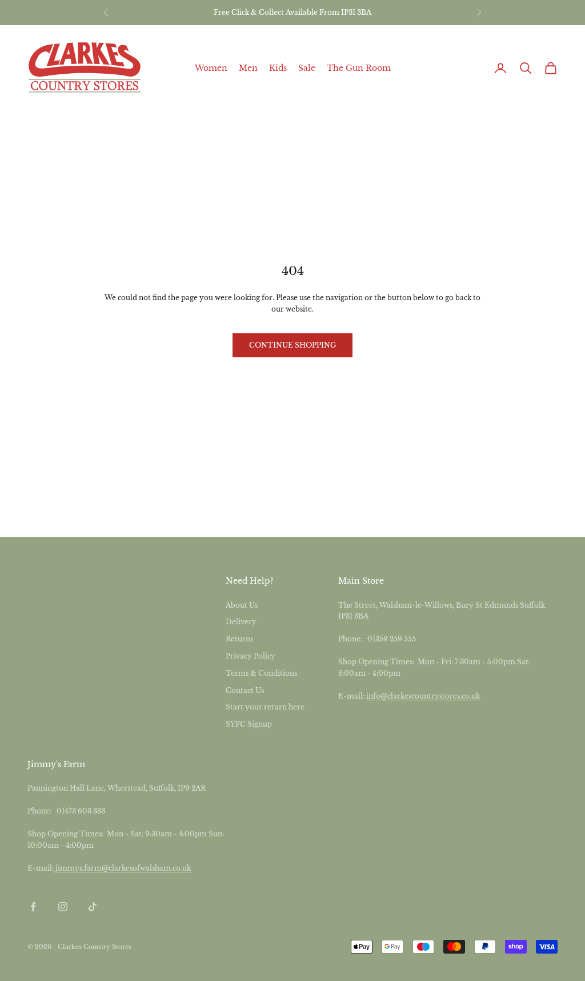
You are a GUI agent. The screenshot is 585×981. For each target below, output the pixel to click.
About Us (242, 605)
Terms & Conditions (261, 673)
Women (211, 68)
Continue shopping (292, 345)
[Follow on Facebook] (33, 906)
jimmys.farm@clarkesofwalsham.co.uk (123, 868)
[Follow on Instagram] (63, 906)
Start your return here (265, 707)
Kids (278, 68)
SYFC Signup (249, 724)
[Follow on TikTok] (92, 906)
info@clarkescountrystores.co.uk (423, 696)
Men (248, 68)
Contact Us (245, 690)
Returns (239, 639)
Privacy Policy (250, 656)
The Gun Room (359, 68)
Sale (306, 68)
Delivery (241, 621)
